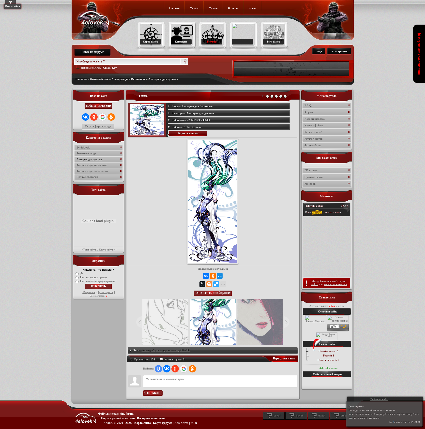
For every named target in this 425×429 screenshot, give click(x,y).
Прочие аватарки (87, 177)
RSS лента (181, 423)
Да (81, 273)
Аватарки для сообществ (92, 171)
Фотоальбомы (99, 79)
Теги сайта (89, 249)
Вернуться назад (188, 133)
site (122, 413)
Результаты (89, 292)
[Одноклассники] (213, 276)
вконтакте (172, 350)
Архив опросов (105, 292)
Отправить (152, 392)
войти (314, 284)
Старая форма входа (98, 126)
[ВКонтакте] (206, 276)
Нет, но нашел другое (93, 277)
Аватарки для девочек (163, 79)
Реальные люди (86, 153)
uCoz (194, 423)
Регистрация (339, 51)
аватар (160, 350)
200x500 (185, 350)
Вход (319, 51)
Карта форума (162, 423)
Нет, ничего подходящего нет (98, 281)
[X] (202, 284)
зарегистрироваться (335, 284)
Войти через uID (98, 105)
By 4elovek (83, 147)
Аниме (146, 350)
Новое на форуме (92, 52)
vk (152, 350)
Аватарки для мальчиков (91, 165)
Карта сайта (106, 249)
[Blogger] (209, 284)
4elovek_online (193, 126)
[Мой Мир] (220, 276)
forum (130, 413)
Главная (81, 79)
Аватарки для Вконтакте (128, 79)
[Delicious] (216, 284)
